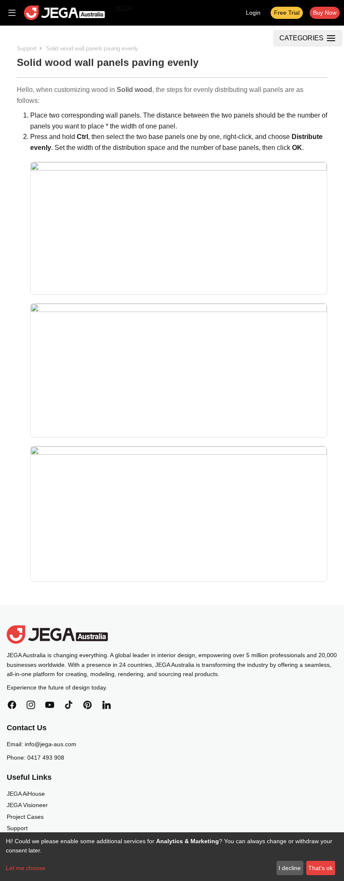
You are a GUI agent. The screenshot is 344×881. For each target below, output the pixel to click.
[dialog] (172, 856)
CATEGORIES (301, 38)
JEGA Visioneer (27, 805)
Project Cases (25, 816)
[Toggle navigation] (12, 12)
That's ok (320, 868)
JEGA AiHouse (26, 793)
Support (17, 828)
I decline (290, 868)
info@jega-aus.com (50, 744)
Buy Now (324, 12)
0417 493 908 (45, 757)
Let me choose (25, 868)
